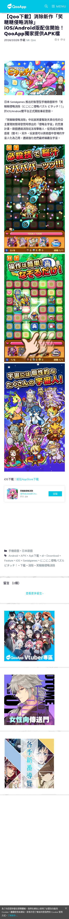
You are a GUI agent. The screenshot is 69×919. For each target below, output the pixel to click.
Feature (8, 560)
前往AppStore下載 (27, 479)
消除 (31, 565)
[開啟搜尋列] (46, 6)
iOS (18, 560)
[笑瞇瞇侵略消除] (34, 494)
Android (13, 555)
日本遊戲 (27, 550)
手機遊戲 (14, 550)
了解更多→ (13, 915)
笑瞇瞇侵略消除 (45, 565)
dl (43, 555)
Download (52, 555)
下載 (23, 565)
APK (23, 555)
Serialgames (30, 560)
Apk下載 (34, 555)
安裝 (55, 493)
